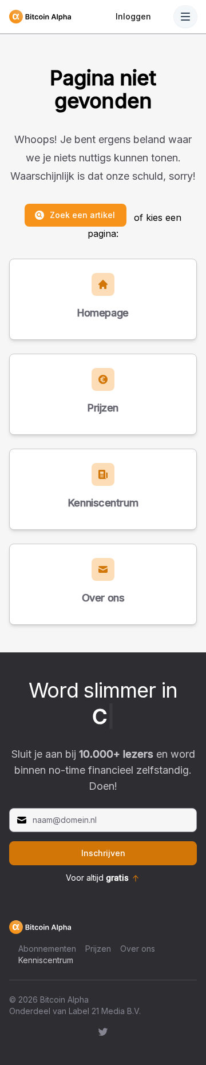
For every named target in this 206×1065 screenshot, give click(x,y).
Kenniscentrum (45, 960)
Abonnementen (47, 948)
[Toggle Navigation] (185, 16)
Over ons (137, 948)
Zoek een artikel (82, 215)
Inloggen (133, 16)
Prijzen (98, 948)
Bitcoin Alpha (64, 999)
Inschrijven (103, 853)
